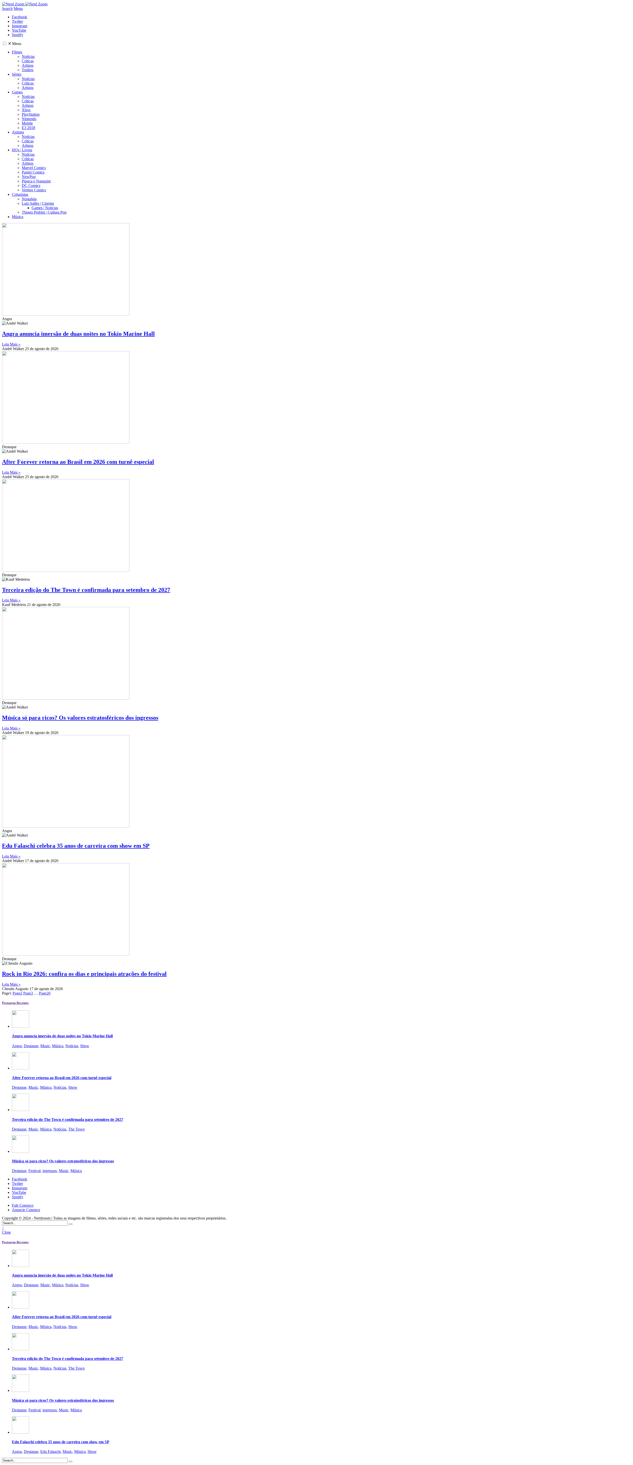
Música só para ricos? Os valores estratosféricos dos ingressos (80, 717)
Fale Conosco (22, 1205)
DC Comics (31, 185)
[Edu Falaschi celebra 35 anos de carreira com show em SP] (20, 1432)
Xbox (26, 110)
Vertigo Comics (34, 190)
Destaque (31, 1046)
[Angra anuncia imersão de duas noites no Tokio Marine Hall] (20, 1026)
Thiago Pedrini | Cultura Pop (44, 212)
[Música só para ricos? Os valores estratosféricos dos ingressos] (20, 1151)
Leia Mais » (11, 344)
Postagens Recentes (15, 1003)
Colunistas (20, 194)
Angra (17, 1046)
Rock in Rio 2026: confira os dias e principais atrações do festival (84, 974)
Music (45, 1046)
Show (84, 1046)
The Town (76, 1129)
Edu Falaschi (50, 1451)
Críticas (28, 61)
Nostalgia (29, 199)
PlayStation (31, 114)
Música (17, 217)
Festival (34, 1171)
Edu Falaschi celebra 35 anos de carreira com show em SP (76, 846)
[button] (4, 43)
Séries (16, 74)
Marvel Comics (34, 168)
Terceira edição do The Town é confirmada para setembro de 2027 (86, 590)
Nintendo (29, 119)
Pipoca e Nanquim (36, 181)
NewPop (29, 177)
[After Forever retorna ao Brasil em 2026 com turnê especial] (20, 1068)
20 (44, 993)
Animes (18, 132)
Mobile (27, 123)
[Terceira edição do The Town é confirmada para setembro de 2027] (20, 1110)
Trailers (27, 70)
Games (17, 92)
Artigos (27, 65)
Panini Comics (33, 172)
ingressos (50, 1171)
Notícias (28, 56)
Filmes (17, 52)
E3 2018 (28, 128)
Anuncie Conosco (26, 1210)
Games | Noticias (45, 208)
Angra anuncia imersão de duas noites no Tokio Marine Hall (78, 334)
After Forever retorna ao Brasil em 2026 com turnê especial (78, 462)
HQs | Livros (22, 150)
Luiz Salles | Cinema (38, 203)
